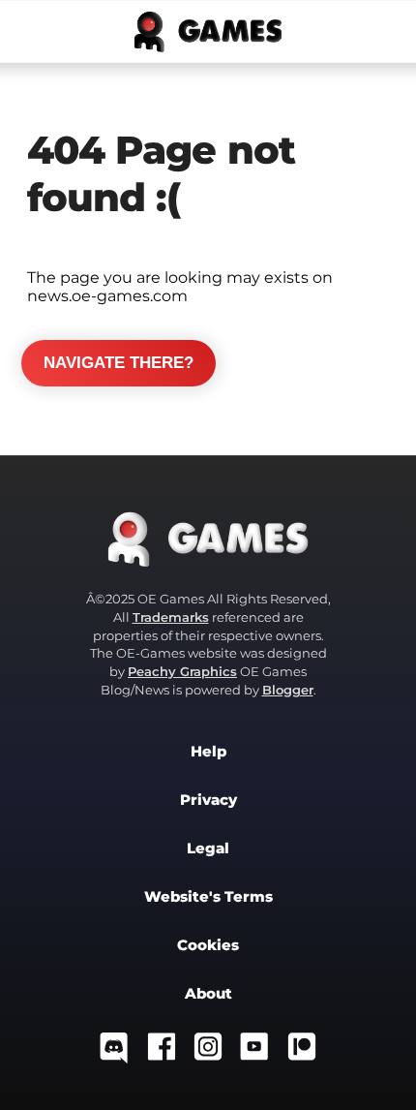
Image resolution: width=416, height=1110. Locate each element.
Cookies (208, 945)
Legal (208, 848)
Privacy (208, 800)
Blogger (287, 689)
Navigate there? (118, 363)
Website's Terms (208, 897)
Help (208, 751)
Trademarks (171, 617)
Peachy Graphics (182, 671)
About (208, 993)
